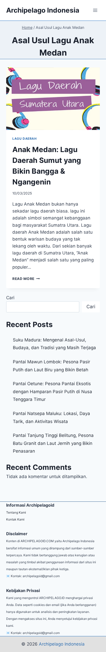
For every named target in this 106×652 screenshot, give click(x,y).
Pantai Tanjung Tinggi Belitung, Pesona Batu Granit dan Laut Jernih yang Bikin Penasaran (53, 443)
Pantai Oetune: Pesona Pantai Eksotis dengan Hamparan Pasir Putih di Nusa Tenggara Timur (52, 391)
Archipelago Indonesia (62, 644)
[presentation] (53, 98)
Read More (26, 279)
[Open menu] (95, 10)
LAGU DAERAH (24, 138)
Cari (10, 297)
